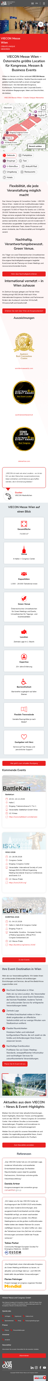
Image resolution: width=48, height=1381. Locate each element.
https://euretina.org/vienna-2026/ (22, 945)
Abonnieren (24, 1355)
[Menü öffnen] (44, 3)
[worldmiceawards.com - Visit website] (24, 346)
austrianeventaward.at (24, 415)
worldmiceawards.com (24, 368)
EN (36, 3)
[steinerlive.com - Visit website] (24, 439)
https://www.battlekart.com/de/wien (23, 817)
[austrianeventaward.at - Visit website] (24, 392)
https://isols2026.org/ (17, 882)
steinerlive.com (24, 461)
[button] (20, 130)
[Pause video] (41, 24)
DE (32, 3)
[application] (24, 127)
